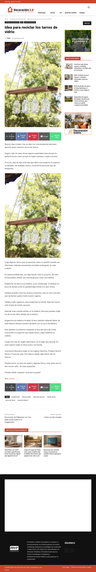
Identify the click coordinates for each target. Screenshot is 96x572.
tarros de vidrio (10, 400)
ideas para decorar (39, 397)
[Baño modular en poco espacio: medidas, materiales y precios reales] (69, 77)
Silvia (8, 38)
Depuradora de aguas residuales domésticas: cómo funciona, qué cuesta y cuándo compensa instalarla (82, 101)
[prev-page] (6, 461)
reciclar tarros (51, 397)
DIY (22, 22)
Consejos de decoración (18, 19)
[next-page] (9, 461)
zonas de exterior (23, 400)
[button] (88, 7)
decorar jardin (26, 397)
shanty (11, 378)
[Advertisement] (48, 505)
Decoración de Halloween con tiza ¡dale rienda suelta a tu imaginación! (18, 419)
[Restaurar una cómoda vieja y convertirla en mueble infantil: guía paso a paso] (52, 441)
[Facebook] (86, 1)
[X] (90, 1)
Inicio (6, 19)
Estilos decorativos (30, 22)
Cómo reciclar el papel (52, 417)
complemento (15, 397)
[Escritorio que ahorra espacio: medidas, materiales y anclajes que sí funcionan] (69, 66)
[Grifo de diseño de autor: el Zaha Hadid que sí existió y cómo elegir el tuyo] (69, 88)
